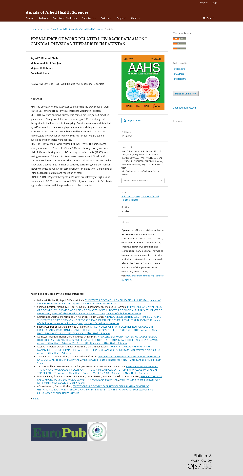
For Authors (178, 73)
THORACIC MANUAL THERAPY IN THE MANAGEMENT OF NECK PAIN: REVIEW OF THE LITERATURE (93, 348)
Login (214, 2)
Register (121, 18)
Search (210, 18)
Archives (43, 18)
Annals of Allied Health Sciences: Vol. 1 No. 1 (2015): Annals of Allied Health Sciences (97, 331)
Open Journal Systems (184, 107)
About (134, 18)
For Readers (179, 68)
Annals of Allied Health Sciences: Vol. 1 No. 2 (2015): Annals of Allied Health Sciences (99, 321)
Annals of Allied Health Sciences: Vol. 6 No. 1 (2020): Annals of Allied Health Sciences (96, 313)
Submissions (89, 18)
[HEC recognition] (97, 440)
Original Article (133, 120)
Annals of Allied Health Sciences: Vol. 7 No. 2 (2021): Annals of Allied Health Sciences (99, 302)
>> (38, 398)
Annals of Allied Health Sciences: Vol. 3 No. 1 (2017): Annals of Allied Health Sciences (82, 343)
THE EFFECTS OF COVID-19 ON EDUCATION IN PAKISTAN (117, 300)
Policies (105, 18)
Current (30, 18)
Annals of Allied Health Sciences (57, 12)
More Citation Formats (136, 180)
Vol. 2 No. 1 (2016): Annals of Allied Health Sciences (78, 29)
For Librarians (179, 78)
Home (34, 29)
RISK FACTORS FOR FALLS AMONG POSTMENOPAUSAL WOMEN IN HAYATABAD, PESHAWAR (99, 378)
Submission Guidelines (65, 18)
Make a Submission (185, 93)
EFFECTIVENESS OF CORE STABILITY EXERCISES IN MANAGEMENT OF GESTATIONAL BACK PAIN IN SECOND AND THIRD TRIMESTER (93, 388)
